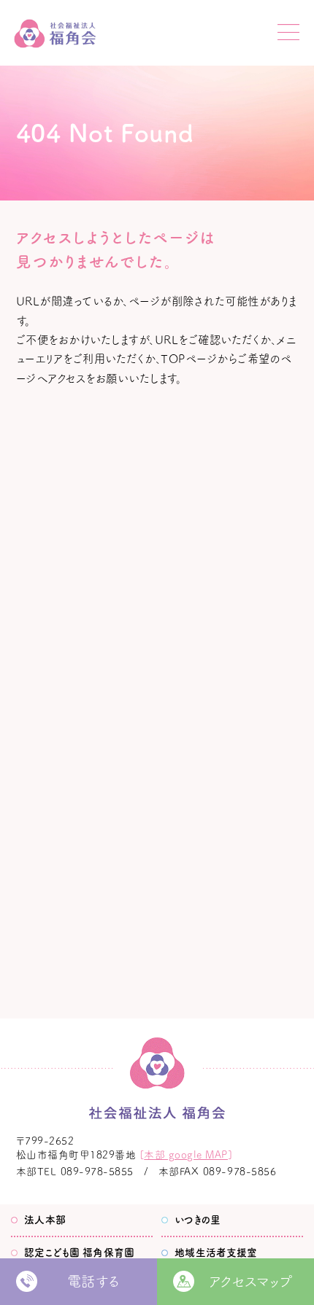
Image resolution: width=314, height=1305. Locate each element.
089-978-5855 (97, 1171)
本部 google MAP (186, 1155)
